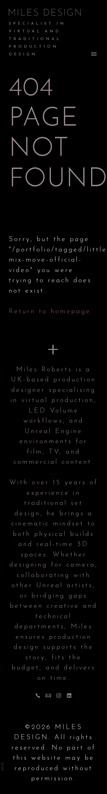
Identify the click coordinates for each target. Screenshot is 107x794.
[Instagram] (58, 695)
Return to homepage (50, 311)
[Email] (48, 695)
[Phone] (37, 695)
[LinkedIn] (69, 695)
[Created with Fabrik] (2, 766)
